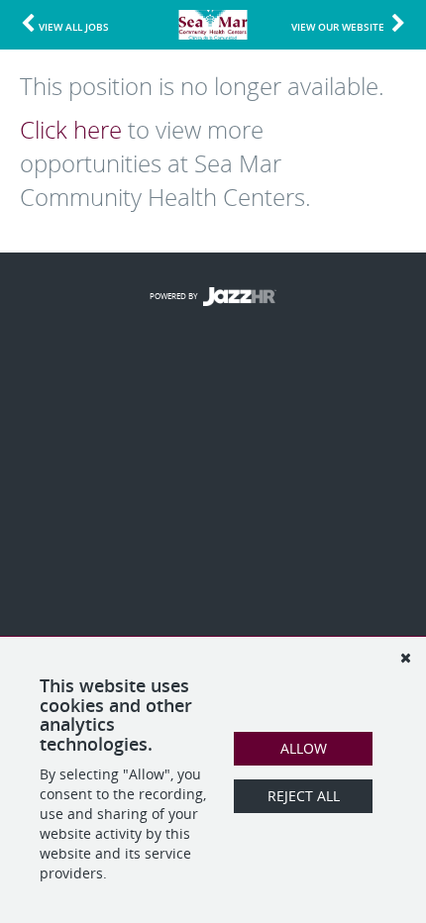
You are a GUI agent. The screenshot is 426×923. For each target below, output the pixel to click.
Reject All (303, 795)
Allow (303, 748)
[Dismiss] (405, 657)
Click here (71, 130)
